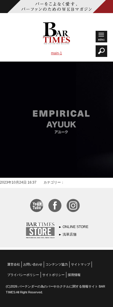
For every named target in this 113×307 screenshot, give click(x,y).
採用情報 (74, 275)
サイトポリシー (53, 275)
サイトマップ (80, 264)
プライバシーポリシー (23, 275)
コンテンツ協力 (56, 264)
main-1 (56, 53)
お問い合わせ (32, 264)
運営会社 (13, 264)
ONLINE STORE (75, 227)
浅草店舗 (69, 234)
